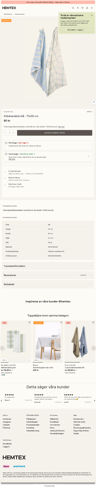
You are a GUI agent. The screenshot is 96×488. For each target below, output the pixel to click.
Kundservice (78, 419)
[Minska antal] (6, 132)
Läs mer (61, 127)
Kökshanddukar (20, 14)
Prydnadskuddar (32, 425)
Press (52, 428)
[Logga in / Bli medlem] (77, 8)
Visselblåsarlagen (57, 433)
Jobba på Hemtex (57, 431)
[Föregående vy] (2, 348)
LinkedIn (6, 425)
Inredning (30, 428)
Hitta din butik (79, 422)
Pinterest (6, 428)
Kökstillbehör (8, 14)
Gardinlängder (32, 422)
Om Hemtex (55, 425)
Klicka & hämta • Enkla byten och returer (48, 484)
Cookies (76, 425)
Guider (76, 433)
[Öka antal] (13, 132)
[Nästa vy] (93, 348)
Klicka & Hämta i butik (55, 133)
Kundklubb (54, 422)
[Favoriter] (82, 8)
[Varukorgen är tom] (87, 8)
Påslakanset (31, 419)
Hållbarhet (54, 419)
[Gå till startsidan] (9, 8)
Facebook (7, 419)
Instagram (7, 422)
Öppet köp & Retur (81, 431)
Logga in (6, 447)
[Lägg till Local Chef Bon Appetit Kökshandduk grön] (29, 360)
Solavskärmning (32, 431)
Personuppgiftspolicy (82, 428)
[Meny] (91, 8)
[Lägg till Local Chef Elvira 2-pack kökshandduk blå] (93, 360)
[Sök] (73, 8)
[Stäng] (91, 15)
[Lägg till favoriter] (94, 102)
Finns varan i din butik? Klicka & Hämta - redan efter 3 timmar (48, 2)
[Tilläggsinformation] (12, 370)
